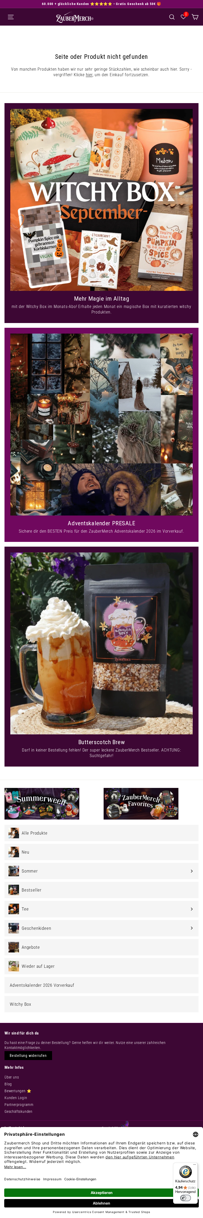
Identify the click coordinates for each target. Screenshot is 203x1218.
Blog (8, 1084)
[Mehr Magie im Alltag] (101, 200)
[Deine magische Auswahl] (195, 17)
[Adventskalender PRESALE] (101, 425)
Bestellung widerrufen (28, 1055)
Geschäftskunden (18, 1111)
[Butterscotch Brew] (101, 643)
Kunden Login (15, 1098)
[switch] (185, 1198)
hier (89, 74)
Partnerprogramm (19, 1105)
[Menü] (194, 1166)
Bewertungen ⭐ (17, 1091)
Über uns (11, 1077)
